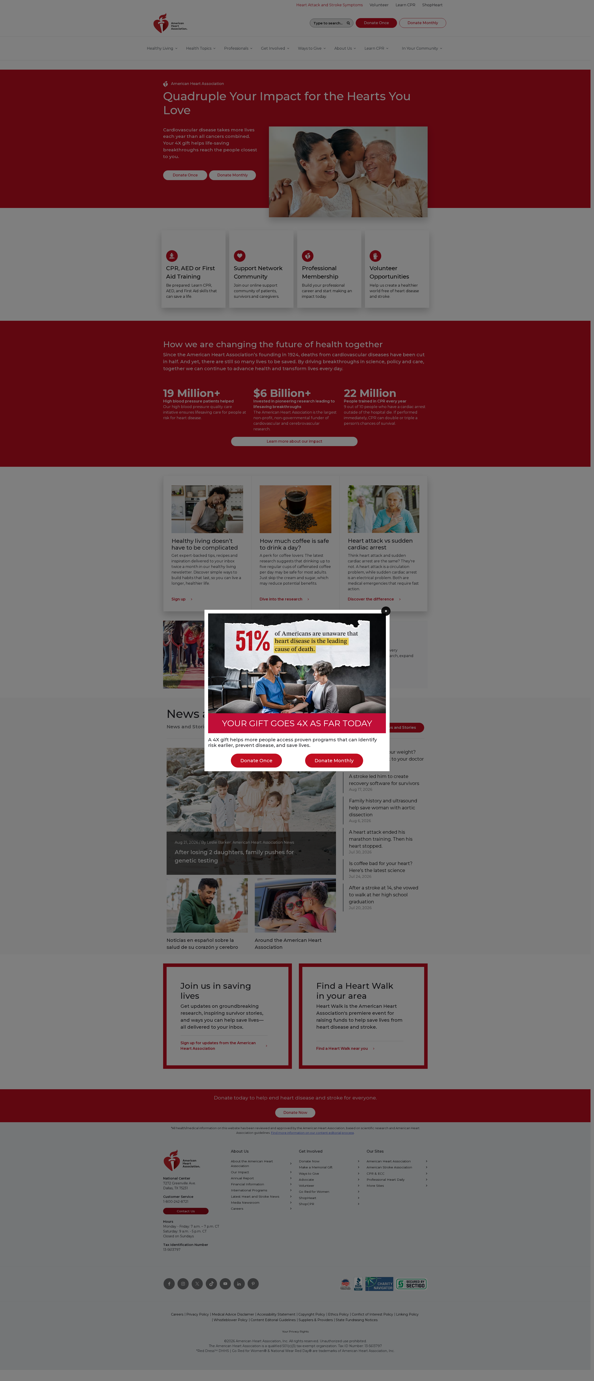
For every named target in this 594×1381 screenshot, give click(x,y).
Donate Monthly (334, 760)
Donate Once (256, 760)
